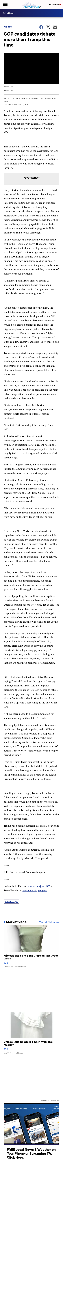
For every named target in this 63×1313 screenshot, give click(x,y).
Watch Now (54, 5)
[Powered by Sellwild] (54, 1100)
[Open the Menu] (5, 4)
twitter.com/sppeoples (34, 890)
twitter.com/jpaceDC (38, 886)
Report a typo (11, 901)
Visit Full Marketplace (49, 922)
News (8, 26)
